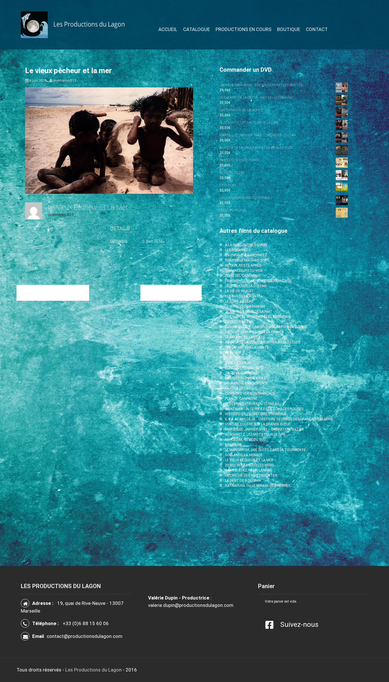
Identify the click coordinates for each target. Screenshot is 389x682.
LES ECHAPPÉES (237, 250)
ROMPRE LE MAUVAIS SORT (247, 260)
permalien (37, 265)
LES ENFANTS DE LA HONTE (247, 347)
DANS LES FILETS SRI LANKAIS (248, 470)
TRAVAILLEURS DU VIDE (244, 271)
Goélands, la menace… (53, 292)
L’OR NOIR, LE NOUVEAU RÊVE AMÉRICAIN (258, 317)
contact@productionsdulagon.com (84, 636)
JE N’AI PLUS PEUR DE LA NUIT (249, 312)
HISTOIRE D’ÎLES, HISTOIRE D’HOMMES (255, 414)
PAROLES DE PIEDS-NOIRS (245, 378)
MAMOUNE (233, 445)
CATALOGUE (196, 29)
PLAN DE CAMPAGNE (241, 399)
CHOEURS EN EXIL (239, 322)
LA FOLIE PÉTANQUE (241, 388)
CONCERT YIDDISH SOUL (244, 368)
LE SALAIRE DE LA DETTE (245, 337)
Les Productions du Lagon (93, 670)
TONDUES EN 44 (238, 363)
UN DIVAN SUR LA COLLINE (246, 286)
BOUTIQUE (288, 29)
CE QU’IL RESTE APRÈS (243, 265)
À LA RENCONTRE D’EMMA (246, 245)
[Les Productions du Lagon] (76, 24)
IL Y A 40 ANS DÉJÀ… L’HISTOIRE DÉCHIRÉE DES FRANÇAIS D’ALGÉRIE (279, 419)
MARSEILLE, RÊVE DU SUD (245, 440)
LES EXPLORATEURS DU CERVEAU (252, 404)
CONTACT (317, 29)
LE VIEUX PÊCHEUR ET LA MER (249, 460)
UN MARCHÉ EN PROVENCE (246, 383)
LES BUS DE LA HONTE (243, 296)
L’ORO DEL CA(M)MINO (242, 276)
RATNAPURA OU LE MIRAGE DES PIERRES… (259, 486)
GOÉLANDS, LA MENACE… (245, 455)
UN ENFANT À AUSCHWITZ (246, 255)
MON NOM (233, 353)
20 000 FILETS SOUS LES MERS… (250, 465)
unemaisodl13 (64, 80)
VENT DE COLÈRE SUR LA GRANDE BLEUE (257, 424)
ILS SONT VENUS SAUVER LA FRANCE (254, 332)
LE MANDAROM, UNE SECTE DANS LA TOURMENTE (265, 450)
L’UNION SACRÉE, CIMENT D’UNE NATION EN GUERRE (266, 327)
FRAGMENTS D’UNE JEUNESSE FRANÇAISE (258, 281)
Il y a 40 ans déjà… (171, 292)
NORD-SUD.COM (237, 358)
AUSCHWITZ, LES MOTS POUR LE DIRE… (256, 434)
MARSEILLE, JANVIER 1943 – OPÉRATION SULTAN (264, 429)
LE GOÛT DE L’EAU (239, 301)
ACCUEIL (167, 29)
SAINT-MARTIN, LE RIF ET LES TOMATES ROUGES (264, 409)
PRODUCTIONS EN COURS (243, 29)
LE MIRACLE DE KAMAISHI (245, 306)
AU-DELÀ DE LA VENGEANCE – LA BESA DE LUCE (263, 342)
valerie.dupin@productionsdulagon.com (191, 605)
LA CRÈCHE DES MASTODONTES (251, 475)
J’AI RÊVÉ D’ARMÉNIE (241, 373)
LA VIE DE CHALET (239, 291)
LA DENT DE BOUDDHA (243, 481)
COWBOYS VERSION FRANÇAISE (250, 393)
